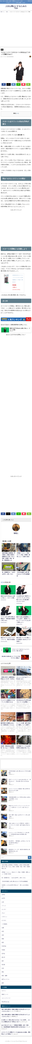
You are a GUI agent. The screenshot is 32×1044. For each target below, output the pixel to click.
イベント (4, 905)
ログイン (4, 990)
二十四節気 (4, 924)
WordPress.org (5, 1001)
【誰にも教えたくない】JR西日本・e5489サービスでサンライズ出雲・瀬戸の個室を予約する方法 (19, 825)
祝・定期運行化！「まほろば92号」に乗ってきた (14, 877)
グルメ (3, 913)
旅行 (3, 960)
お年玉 (3, 894)
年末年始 (4, 946)
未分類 (3, 964)
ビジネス (4, 920)
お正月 (3, 898)
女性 (3, 935)
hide (17, 113)
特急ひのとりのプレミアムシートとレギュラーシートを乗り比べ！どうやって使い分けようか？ (19, 807)
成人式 (3, 957)
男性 (3, 971)
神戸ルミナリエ (5, 979)
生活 (3, 968)
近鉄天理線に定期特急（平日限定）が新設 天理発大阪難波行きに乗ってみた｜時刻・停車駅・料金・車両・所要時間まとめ (16, 866)
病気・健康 (4, 975)
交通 (3, 927)
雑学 (3, 983)
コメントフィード (6, 998)
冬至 (3, 931)
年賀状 (3, 949)
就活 (2, 49)
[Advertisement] (16, 29)
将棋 (3, 938)
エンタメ (4, 909)
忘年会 (3, 953)
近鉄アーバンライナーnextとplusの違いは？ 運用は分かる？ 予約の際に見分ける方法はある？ (20, 781)
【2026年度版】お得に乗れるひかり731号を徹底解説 (15, 881)
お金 (3, 902)
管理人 (16, 533)
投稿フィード (5, 994)
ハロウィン (4, 916)
